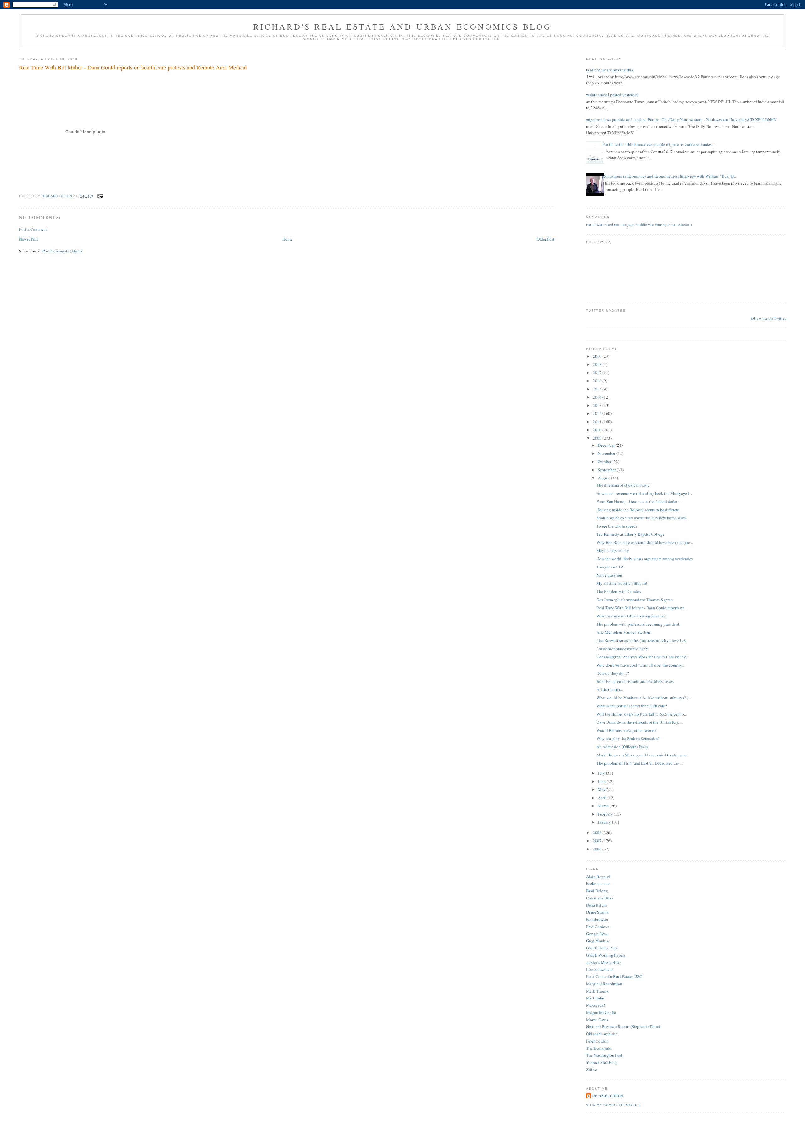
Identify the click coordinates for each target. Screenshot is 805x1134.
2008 (597, 832)
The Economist (599, 1048)
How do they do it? (613, 673)
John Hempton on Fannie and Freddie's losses (635, 681)
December (607, 445)
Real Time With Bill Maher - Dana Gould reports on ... (642, 608)
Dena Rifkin (596, 905)
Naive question (609, 575)
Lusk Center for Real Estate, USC (614, 976)
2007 (597, 841)
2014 (597, 397)
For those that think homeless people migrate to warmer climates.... (658, 144)
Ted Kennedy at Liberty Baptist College (630, 534)
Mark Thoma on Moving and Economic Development (642, 755)
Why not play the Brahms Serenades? (628, 738)
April (603, 797)
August (604, 478)
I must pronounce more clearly (622, 648)
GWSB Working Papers (605, 955)
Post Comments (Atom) (62, 251)
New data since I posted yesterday (610, 94)
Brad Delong (597, 890)
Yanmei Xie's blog (601, 1062)
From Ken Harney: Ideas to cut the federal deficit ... (639, 501)
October (605, 461)
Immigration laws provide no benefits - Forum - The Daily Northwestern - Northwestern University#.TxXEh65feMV (679, 119)
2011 (597, 421)
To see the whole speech (617, 526)
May (602, 789)
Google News (597, 934)
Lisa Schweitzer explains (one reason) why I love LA (641, 640)
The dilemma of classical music (623, 485)
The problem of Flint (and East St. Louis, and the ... (640, 763)
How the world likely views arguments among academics (645, 558)
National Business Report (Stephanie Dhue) (623, 1026)
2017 (597, 372)
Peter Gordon (597, 1041)
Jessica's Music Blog (603, 962)
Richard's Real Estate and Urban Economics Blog (402, 26)
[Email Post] (100, 196)
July (602, 773)
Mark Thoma (597, 991)
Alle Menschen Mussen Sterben (623, 632)
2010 (597, 430)
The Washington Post (604, 1055)
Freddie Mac (644, 224)
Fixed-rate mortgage (619, 224)
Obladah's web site (602, 1034)
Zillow (591, 1069)
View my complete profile (613, 1105)
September (607, 470)
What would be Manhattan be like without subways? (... (644, 697)
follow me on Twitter (768, 318)
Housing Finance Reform (673, 224)
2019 (597, 356)
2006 (597, 849)
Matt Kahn (595, 998)
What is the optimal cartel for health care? (632, 706)
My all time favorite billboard (622, 583)
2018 (597, 364)
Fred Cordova (597, 926)
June (602, 781)
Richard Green (607, 1096)
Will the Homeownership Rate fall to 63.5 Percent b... (642, 714)
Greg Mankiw (597, 940)
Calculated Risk (599, 898)
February (606, 814)
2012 (597, 413)
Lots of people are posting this (607, 70)
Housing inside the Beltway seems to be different (638, 509)
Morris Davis (597, 1019)
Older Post (545, 239)
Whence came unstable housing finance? (631, 616)
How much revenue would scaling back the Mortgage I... (644, 493)
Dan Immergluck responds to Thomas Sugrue (635, 599)
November (607, 453)
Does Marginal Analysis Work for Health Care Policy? (642, 657)
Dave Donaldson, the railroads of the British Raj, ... (640, 722)
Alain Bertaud (598, 876)
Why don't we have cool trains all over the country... (641, 665)
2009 (597, 438)
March (604, 806)
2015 (597, 389)
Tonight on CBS (610, 567)
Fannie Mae (594, 224)
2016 (597, 381)
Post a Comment (33, 229)
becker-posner (598, 883)
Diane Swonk (597, 912)
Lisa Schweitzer (599, 969)
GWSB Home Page (602, 948)
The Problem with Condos (619, 591)
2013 (597, 405)
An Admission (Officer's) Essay (622, 747)
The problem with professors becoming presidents (639, 624)
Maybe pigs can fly (613, 550)
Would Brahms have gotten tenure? (626, 730)
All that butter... (610, 689)
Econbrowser (597, 919)
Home (287, 239)
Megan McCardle (601, 1012)
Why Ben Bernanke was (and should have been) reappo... (645, 542)
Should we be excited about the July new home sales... (642, 518)
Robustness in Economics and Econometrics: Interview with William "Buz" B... (669, 176)
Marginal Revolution (604, 984)
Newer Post (28, 239)
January (605, 822)
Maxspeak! (595, 1005)
